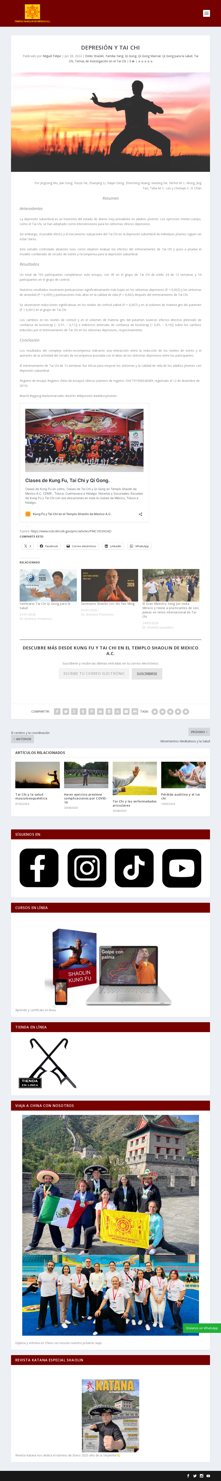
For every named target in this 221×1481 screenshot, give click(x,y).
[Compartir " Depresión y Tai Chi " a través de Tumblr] (83, 711)
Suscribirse (147, 673)
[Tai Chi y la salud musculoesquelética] (37, 775)
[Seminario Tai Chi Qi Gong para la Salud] (48, 585)
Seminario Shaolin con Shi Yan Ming (108, 604)
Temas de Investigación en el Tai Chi (100, 61)
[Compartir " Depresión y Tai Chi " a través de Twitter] (66, 711)
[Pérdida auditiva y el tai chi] (183, 775)
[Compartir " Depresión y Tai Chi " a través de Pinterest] (91, 711)
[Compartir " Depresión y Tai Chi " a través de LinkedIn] (100, 711)
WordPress (84, 1476)
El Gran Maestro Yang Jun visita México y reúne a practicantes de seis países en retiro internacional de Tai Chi (170, 610)
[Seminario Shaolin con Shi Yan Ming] (109, 585)
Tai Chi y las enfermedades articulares (135, 803)
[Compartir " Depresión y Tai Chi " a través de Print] (135, 711)
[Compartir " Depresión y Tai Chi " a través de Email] (126, 711)
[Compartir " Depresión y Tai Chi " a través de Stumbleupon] (117, 711)
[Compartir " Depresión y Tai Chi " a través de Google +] (74, 711)
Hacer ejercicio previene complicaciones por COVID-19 (85, 798)
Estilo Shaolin (94, 56)
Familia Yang (114, 56)
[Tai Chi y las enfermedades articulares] (135, 778)
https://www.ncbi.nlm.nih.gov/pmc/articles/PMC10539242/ (71, 531)
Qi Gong (130, 56)
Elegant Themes (40, 1476)
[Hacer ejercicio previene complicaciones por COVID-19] (86, 775)
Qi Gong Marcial (149, 56)
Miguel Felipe (52, 56)
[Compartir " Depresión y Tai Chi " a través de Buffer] (109, 711)
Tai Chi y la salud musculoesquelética (31, 796)
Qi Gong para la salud (177, 56)
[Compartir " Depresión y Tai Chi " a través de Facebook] (57, 711)
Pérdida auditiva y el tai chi (180, 796)
